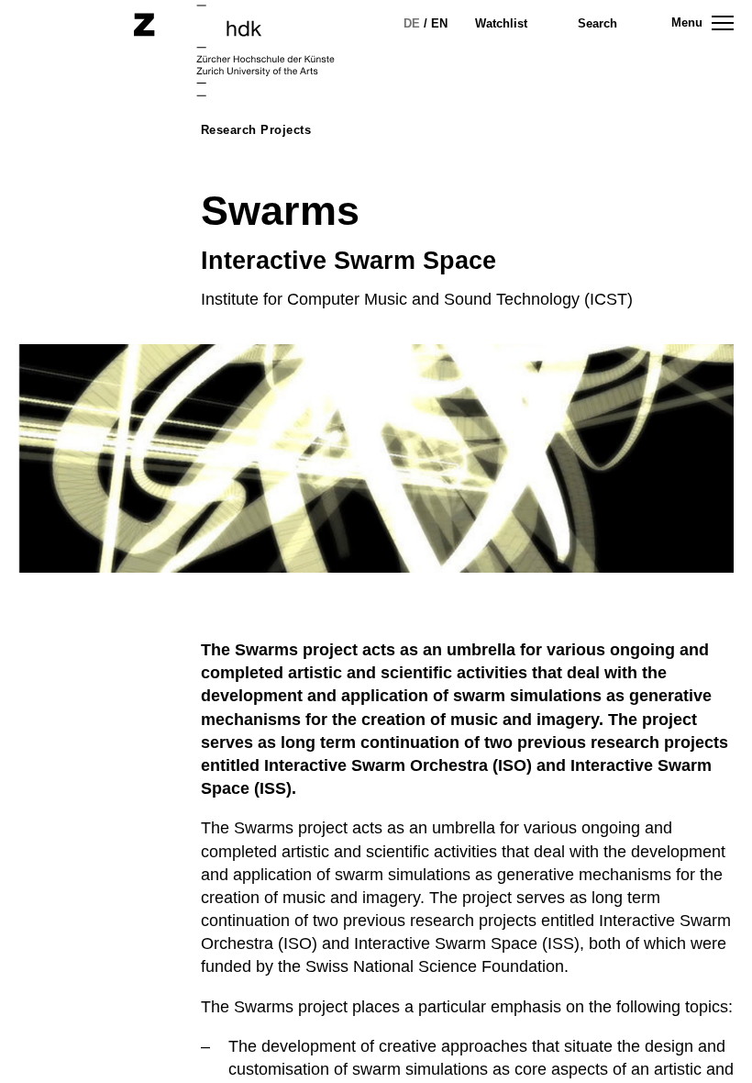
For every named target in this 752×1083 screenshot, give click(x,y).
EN (439, 23)
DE (412, 23)
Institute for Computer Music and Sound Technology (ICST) (417, 299)
